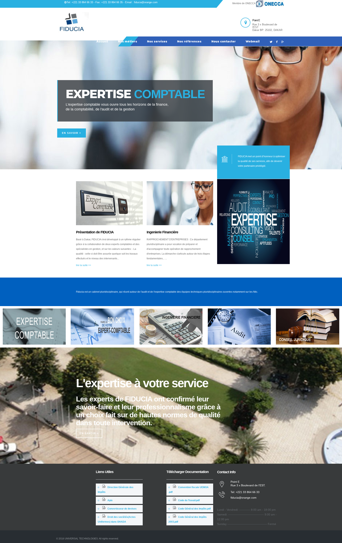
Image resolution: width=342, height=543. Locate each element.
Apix (110, 500)
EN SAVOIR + (89, 433)
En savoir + (71, 133)
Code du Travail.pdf (189, 500)
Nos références (189, 41)
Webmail (253, 41)
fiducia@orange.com (243, 497)
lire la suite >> (83, 265)
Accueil (102, 41)
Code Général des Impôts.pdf (194, 508)
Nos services (157, 41)
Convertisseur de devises (122, 508)
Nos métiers (127, 41)
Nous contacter (223, 41)
